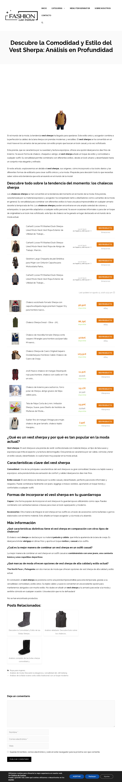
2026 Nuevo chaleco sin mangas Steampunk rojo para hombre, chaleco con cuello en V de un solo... (47, 375)
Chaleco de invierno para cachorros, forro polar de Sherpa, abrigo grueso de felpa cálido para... (45, 391)
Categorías (56, 8)
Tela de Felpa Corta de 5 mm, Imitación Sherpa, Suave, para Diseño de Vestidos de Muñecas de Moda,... (45, 407)
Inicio (44, 8)
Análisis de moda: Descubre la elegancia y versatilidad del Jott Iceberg (38, 673)
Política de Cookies (18, 775)
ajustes (11, 780)
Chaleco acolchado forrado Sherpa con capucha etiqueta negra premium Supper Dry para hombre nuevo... (46, 306)
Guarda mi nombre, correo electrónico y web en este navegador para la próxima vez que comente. (55, 752)
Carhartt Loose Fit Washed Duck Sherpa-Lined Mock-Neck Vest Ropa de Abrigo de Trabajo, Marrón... (45, 246)
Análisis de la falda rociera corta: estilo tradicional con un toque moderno (39, 676)
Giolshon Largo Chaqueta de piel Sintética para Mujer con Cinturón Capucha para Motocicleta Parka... (45, 263)
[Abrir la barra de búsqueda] (42, 22)
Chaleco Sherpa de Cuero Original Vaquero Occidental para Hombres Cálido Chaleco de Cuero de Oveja (46, 355)
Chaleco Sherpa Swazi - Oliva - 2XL (42, 322)
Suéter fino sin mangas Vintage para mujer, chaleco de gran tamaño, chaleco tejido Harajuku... (45, 424)
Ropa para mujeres (17, 670)
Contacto (46, 15)
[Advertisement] (61, 82)
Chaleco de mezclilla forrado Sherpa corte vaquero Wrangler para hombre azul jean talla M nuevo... (46, 339)
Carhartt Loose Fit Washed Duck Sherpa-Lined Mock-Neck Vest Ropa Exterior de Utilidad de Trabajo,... (45, 230)
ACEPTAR (77, 776)
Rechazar (92, 776)
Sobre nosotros (103, 8)
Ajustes (107, 776)
